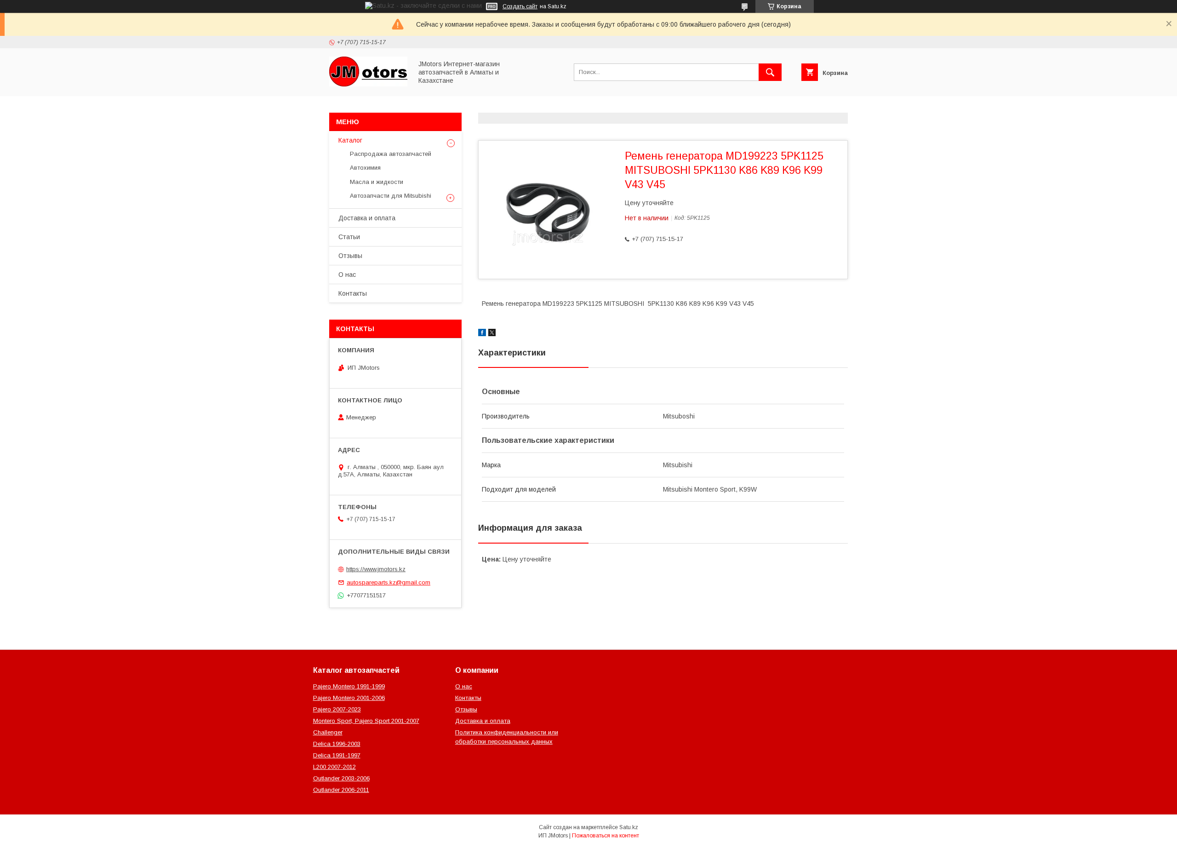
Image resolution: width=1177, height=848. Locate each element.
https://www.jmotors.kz (376, 569)
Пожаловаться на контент (605, 835)
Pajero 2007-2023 (337, 709)
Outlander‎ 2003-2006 (341, 778)
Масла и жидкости (376, 181)
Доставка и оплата (366, 218)
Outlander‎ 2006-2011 (341, 789)
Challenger (328, 732)
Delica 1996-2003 (336, 743)
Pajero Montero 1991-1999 (349, 686)
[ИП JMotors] (368, 84)
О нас (347, 274)
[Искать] (770, 72)
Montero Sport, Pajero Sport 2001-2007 (366, 720)
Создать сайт (520, 6)
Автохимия (365, 167)
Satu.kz (628, 827)
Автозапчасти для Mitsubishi (390, 195)
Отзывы (350, 255)
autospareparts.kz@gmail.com (388, 582)
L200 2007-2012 (334, 766)
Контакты (352, 293)
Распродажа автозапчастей (390, 153)
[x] (492, 334)
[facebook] (482, 334)
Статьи (349, 237)
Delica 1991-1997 (336, 755)
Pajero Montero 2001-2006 (349, 697)
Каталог (350, 140)
